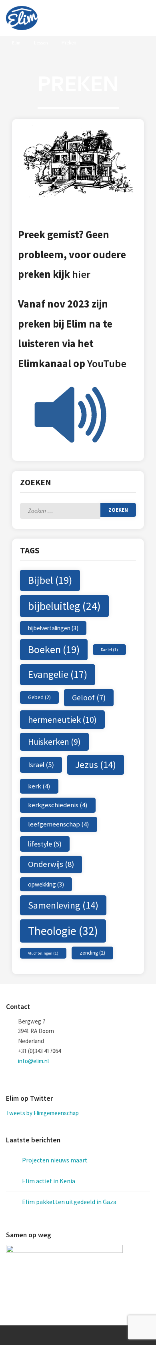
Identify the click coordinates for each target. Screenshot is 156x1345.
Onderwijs (51, 864)
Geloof (89, 697)
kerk (39, 786)
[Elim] (22, 18)
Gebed (39, 697)
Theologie (63, 930)
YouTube (106, 363)
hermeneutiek (62, 719)
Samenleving (63, 905)
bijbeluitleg (64, 606)
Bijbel (50, 580)
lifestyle (45, 843)
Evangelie (57, 674)
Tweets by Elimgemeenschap (42, 1113)
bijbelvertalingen (53, 628)
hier (81, 274)
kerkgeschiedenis (58, 804)
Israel (41, 764)
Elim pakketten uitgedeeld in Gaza (69, 1202)
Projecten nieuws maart (55, 1160)
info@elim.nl (33, 1061)
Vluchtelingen (43, 953)
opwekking (46, 884)
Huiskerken (54, 741)
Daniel (109, 649)
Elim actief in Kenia (48, 1181)
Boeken (54, 649)
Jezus (95, 764)
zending (92, 952)
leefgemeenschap (58, 824)
